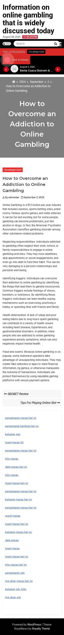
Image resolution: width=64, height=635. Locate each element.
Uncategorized (12, 169)
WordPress (34, 624)
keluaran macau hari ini (18, 532)
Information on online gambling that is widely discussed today (28, 19)
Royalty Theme (41, 628)
